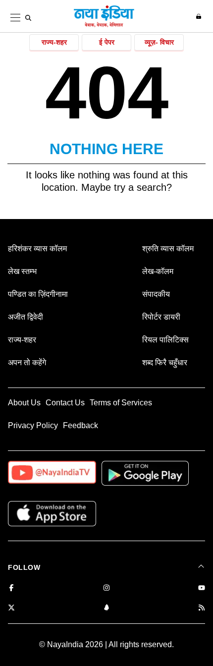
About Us (24, 402)
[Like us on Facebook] (11, 588)
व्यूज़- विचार (159, 42)
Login (200, 16)
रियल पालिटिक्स (165, 339)
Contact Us (65, 402)
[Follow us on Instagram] (106, 588)
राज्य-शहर (54, 42)
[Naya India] (104, 25)
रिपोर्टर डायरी (161, 317)
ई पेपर (106, 42)
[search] (28, 18)
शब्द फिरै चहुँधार (164, 362)
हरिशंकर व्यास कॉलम (37, 248)
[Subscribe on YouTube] (201, 588)
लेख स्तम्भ (22, 271)
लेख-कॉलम (157, 271)
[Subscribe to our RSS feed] (201, 608)
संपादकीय (156, 294)
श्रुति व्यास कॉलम (168, 248)
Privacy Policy (33, 425)
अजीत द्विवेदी (25, 317)
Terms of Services (121, 402)
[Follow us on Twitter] (11, 608)
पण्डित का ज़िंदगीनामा (38, 294)
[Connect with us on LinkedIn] (106, 608)
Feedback (80, 425)
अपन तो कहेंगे (27, 362)
